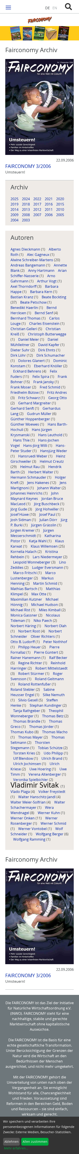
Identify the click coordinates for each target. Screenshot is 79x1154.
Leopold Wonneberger (32, 562)
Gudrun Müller (39, 413)
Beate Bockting (54, 297)
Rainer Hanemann (26, 657)
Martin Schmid (45, 583)
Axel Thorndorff (24, 286)
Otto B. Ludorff (23, 641)
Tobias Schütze (50, 747)
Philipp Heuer (30, 647)
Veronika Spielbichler (31, 779)
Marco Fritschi (25, 572)
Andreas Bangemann (28, 265)
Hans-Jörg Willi (35, 445)
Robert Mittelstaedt (51, 668)
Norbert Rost (29, 631)
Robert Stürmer (31, 673)
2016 (49, 204)
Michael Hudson (45, 604)
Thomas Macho (55, 731)
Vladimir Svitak (36, 785)
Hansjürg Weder (53, 450)
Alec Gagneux (38, 254)
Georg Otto (57, 397)
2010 (60, 209)
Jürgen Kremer (23, 530)
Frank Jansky (44, 381)
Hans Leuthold (50, 434)
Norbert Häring (24, 625)
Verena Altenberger (45, 774)
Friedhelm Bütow (25, 392)
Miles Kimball (50, 609)
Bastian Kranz (22, 297)
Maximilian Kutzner (27, 599)
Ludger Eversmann (48, 567)
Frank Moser (21, 387)
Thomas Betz (53, 716)
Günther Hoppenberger (31, 419)
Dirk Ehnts (47, 350)
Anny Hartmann (41, 270)
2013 (26, 209)
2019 (14, 204)
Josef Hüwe (20, 514)
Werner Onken (23, 818)
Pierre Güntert (46, 652)
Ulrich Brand (52, 758)
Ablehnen (11, 1141)
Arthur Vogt (47, 281)
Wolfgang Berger (50, 834)
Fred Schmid (50, 387)
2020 (60, 198)
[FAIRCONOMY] (39, 19)
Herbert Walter (41, 472)
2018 (26, 204)
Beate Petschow (33, 302)
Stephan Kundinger (46, 705)
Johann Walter (49, 488)
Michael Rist (21, 609)
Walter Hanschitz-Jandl (37, 796)
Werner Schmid (53, 823)
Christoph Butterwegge (47, 334)
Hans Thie (22, 440)
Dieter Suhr (21, 350)
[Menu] (8, 7)
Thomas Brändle (27, 721)
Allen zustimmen (35, 1141)
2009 (14, 214)
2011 (49, 209)
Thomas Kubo (22, 731)
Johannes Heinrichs (27, 493)
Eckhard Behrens (27, 371)
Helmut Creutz (52, 461)
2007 (37, 214)
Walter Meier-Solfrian (29, 802)
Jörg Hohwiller (48, 509)
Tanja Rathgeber (27, 710)
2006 (49, 214)
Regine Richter (30, 663)
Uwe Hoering (40, 769)
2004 (14, 220)
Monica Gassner (24, 615)
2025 (14, 198)
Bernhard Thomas (26, 318)
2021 (49, 198)
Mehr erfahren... (16, 1148)
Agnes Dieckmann (26, 249)
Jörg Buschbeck (47, 503)
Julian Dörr (49, 519)
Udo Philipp (54, 753)
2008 (26, 214)
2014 (14, 209)
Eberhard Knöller (48, 366)
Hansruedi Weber (33, 456)
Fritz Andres (57, 392)
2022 (37, 198)
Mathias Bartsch (24, 588)
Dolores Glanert (32, 360)
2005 (60, 214)
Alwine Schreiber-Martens (32, 259)
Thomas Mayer (31, 737)
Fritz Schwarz (29, 397)
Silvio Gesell (28, 700)
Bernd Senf (44, 312)
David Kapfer (49, 344)
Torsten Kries (24, 753)
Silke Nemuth (54, 694)
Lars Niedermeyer (48, 556)
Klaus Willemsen (45, 546)
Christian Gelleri (24, 328)
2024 (26, 198)
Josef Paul (47, 514)
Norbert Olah (55, 625)
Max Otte (39, 594)
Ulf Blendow (23, 758)
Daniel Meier (29, 339)
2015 (60, 204)
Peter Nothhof (55, 641)
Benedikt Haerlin (25, 307)
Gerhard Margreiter (35, 403)
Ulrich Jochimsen (27, 763)
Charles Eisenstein (44, 323)
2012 (37, 209)
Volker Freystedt (51, 791)
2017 (37, 204)
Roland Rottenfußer (35, 684)
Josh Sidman (21, 519)
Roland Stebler (23, 689)
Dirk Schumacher (50, 355)
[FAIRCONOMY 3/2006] (39, 107)
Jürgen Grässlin (44, 525)
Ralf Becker (58, 657)
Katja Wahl (38, 541)
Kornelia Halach (24, 551)
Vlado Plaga (21, 791)
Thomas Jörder (42, 726)
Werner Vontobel (33, 828)
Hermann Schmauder (29, 477)
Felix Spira (41, 376)
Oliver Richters (43, 636)
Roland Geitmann (49, 678)
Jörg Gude (19, 509)
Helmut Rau (30, 466)
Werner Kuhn (49, 812)
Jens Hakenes (38, 482)
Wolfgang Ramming (29, 839)
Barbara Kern (41, 291)
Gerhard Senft (23, 408)
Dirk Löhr (19, 355)
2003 (26, 220)
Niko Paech (43, 620)
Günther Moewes (25, 424)
